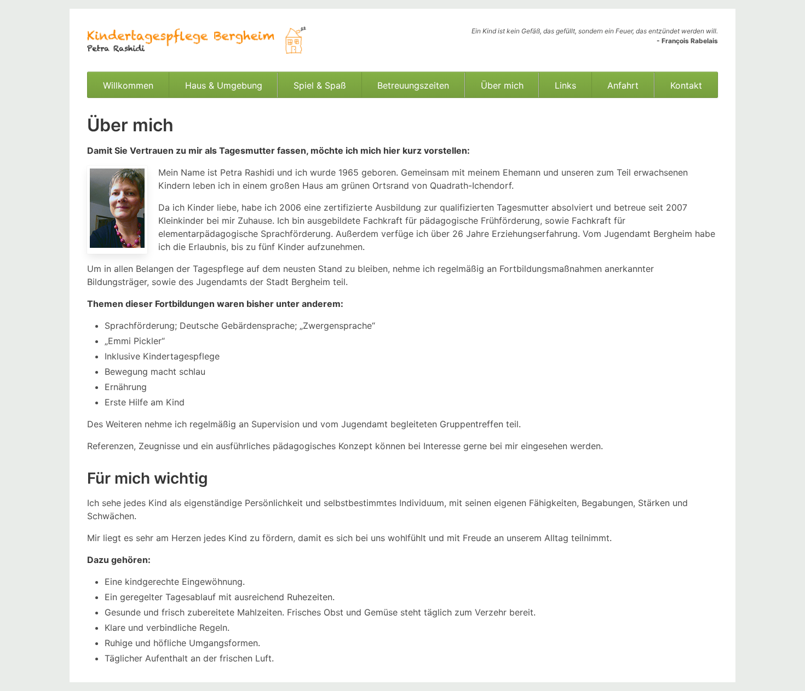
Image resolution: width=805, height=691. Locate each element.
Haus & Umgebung (223, 85)
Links (565, 85)
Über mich (502, 85)
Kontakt (686, 85)
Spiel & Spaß (320, 85)
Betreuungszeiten (413, 85)
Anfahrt (623, 85)
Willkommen (128, 85)
